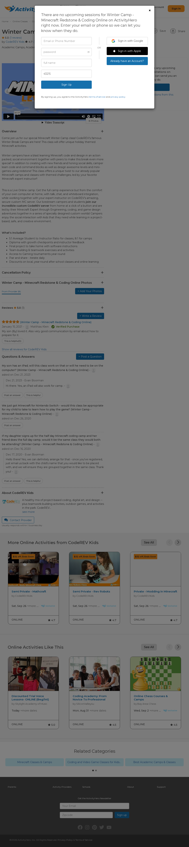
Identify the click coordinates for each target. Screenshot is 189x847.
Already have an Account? (127, 61)
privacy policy (118, 96)
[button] (87, 52)
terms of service (97, 96)
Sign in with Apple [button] (129, 51)
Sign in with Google (130, 41)
